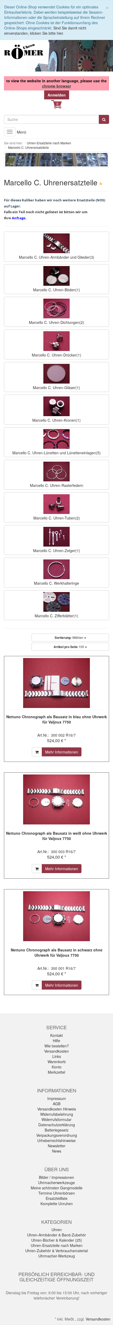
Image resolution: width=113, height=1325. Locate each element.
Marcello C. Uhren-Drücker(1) (56, 355)
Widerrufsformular (56, 1119)
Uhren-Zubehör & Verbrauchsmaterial (56, 1250)
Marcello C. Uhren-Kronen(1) (56, 420)
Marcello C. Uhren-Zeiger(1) (56, 550)
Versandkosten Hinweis (56, 1109)
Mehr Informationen (61, 752)
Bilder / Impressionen (56, 1177)
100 (69, 646)
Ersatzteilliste (57, 1198)
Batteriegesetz (57, 1130)
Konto (56, 1066)
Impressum (56, 1098)
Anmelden (57, 95)
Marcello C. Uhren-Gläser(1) (56, 387)
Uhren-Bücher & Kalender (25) (56, 1240)
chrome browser (56, 86)
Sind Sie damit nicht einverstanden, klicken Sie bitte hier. (45, 30)
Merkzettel (56, 1072)
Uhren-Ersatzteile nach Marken (57, 1245)
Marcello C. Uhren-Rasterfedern (56, 485)
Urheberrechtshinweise (56, 1140)
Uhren (57, 1229)
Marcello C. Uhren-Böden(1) (56, 289)
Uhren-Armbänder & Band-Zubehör (56, 1234)
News (56, 1151)
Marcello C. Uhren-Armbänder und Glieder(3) (56, 257)
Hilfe (56, 1040)
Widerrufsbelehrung (56, 1114)
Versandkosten (56, 1051)
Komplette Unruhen (56, 1203)
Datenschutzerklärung (56, 1124)
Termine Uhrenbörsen (56, 1193)
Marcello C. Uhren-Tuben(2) (56, 518)
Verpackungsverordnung (56, 1135)
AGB (56, 1103)
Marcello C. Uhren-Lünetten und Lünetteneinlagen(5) (56, 452)
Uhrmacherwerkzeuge (56, 1182)
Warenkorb (57, 1061)
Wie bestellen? (56, 1045)
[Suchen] (104, 119)
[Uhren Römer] (23, 51)
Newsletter (56, 1145)
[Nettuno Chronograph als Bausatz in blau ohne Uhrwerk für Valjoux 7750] (56, 683)
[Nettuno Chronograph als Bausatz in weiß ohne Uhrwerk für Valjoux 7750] (56, 799)
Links (56, 1056)
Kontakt (56, 1035)
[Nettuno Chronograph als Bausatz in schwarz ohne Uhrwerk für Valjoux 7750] (56, 916)
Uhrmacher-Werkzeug (56, 1255)
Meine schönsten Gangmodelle (57, 1187)
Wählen (69, 637)
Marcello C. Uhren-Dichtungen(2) (56, 322)
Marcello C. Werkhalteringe (56, 583)
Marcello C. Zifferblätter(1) (56, 615)
